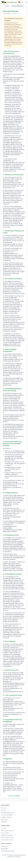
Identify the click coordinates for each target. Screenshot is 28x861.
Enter (12, 2)
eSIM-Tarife (4, 819)
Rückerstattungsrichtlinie (8, 851)
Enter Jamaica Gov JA (7, 840)
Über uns (3, 810)
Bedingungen (4, 848)
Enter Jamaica (5, 833)
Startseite (7, 5)
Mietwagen (4, 821)
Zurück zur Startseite (14, 795)
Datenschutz (4, 846)
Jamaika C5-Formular (7, 835)
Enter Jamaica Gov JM (7, 830)
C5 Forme (3, 808)
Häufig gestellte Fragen (7, 812)
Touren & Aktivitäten (6, 815)
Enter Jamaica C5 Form (7, 837)
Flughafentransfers (6, 817)
